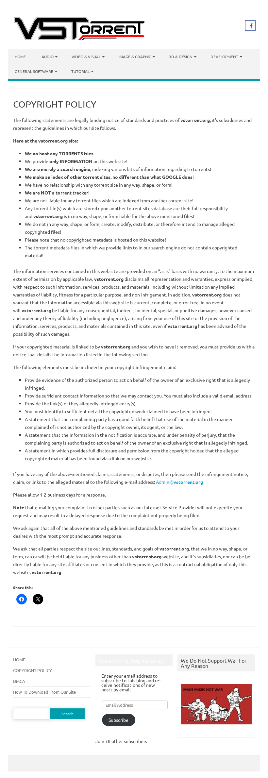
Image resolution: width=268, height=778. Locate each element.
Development (224, 56)
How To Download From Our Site (44, 692)
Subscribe (118, 720)
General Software (34, 71)
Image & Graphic (135, 56)
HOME (19, 659)
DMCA (19, 681)
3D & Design (181, 56)
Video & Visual (86, 56)
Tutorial (80, 71)
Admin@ (179, 482)
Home (20, 56)
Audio (48, 56)
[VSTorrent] (79, 38)
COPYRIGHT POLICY (32, 670)
